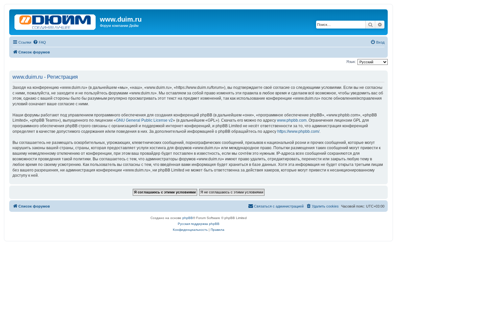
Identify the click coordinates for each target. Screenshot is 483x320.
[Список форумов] (55, 20)
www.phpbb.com (292, 120)
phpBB (187, 218)
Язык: (351, 62)
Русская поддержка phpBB (198, 224)
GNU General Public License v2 (144, 120)
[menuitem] (39, 42)
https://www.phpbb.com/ (298, 131)
